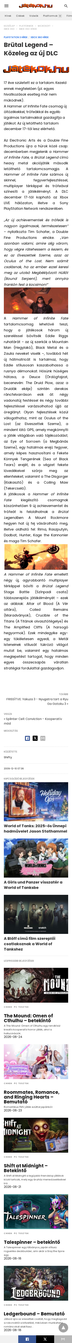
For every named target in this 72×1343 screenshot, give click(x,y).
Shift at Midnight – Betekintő (26, 1168)
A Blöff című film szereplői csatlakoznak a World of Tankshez (29, 944)
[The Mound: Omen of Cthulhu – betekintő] (36, 985)
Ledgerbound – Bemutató (34, 1314)
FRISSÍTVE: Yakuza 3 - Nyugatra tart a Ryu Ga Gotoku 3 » (37, 701)
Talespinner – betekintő (32, 1242)
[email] (63, 1339)
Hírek (8, 15)
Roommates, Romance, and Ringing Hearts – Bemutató (32, 1097)
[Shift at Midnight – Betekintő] (36, 1135)
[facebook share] (27, 738)
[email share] (42, 738)
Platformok (50, 15)
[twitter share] (35, 738)
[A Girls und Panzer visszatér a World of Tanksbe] (36, 858)
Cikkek (20, 15)
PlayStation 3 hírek (15, 37)
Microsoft (44, 26)
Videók (33, 15)
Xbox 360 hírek (28, 29)
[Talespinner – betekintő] (36, 1211)
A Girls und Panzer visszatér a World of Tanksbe (33, 885)
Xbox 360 (9, 29)
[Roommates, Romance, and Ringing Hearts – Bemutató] (36, 1061)
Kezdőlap (9, 26)
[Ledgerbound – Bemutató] (36, 1283)
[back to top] (63, 1327)
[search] (66, 6)
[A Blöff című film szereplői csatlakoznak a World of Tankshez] (36, 914)
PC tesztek (21, 1007)
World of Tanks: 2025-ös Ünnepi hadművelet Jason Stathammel (35, 828)
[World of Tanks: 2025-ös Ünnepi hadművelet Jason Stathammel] (36, 801)
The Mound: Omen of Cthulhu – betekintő (28, 1018)
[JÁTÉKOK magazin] (35, 6)
